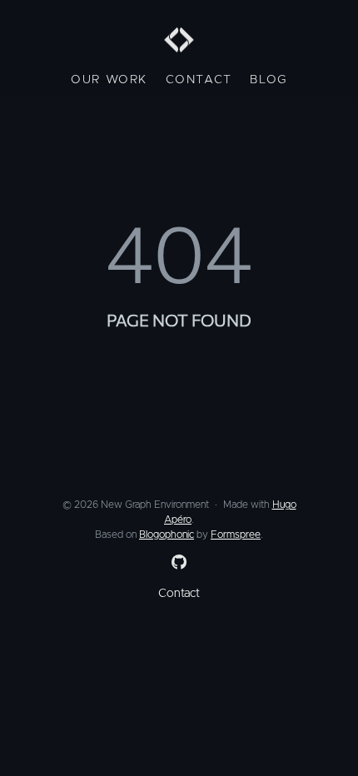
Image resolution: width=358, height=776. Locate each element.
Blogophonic (166, 535)
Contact (199, 80)
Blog (268, 80)
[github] (175, 563)
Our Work (109, 80)
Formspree (236, 535)
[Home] (179, 42)
